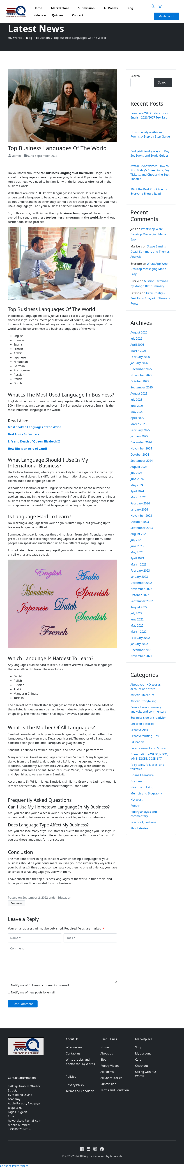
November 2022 (141, 589)
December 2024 (141, 442)
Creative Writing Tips (144, 736)
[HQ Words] (15, 11)
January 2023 (139, 577)
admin (16, 156)
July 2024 (136, 473)
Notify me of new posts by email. (33, 992)
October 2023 (139, 522)
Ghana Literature (142, 775)
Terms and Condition (80, 1091)
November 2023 (141, 516)
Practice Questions (143, 822)
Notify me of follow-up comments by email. (40, 985)
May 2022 (136, 625)
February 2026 (140, 357)
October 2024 (139, 454)
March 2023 (138, 564)
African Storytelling (143, 701)
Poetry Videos (109, 1066)
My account (143, 1053)
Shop (138, 1047)
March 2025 (138, 424)
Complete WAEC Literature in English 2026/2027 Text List (150, 117)
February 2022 (140, 638)
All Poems (107, 1072)
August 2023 (138, 534)
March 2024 (138, 497)
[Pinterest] (102, 1149)
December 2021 (141, 650)
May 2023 (136, 552)
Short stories (139, 828)
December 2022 (141, 583)
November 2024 (141, 448)
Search (135, 76)
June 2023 (137, 546)
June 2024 (137, 479)
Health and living (141, 787)
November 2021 (141, 656)
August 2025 (138, 393)
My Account (166, 16)
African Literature (142, 695)
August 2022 (138, 607)
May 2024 (136, 485)
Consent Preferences (14, 1166)
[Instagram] (95, 1149)
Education (64, 898)
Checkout (141, 1066)
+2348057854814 (19, 1129)
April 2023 (137, 558)
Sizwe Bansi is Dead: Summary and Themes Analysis (150, 251)
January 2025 (139, 436)
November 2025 (141, 375)
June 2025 (137, 406)
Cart (138, 1060)
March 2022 (138, 632)
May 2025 (136, 412)
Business (16, 903)
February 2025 (140, 430)
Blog (103, 1060)
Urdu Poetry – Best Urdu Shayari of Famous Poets (150, 298)
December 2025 (141, 369)
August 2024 (138, 467)
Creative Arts (139, 730)
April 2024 (137, 491)
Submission (108, 1084)
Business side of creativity (147, 718)
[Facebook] (82, 1149)
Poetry (134, 806)
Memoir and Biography (146, 793)
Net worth (137, 799)
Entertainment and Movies (148, 748)
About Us (106, 1053)
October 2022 (139, 595)
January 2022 (139, 644)
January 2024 (139, 509)
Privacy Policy (75, 1085)
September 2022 (141, 601)
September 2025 (141, 387)
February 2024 (140, 503)
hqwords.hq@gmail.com (24, 1121)
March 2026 (138, 351)
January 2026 (139, 363)
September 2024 (141, 461)
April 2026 (137, 345)
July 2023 (136, 540)
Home (104, 1047)
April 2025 (137, 418)
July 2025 (136, 400)
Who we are (74, 1047)
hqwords (116, 1156)
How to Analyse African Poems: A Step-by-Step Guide (150, 136)
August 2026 (138, 332)
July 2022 (136, 613)
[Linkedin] (88, 1149)
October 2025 (139, 381)
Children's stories (142, 724)
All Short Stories (111, 1078)
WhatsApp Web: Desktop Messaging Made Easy (148, 234)
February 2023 (140, 571)
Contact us (73, 1053)
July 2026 (136, 338)
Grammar (137, 781)
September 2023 (141, 528)
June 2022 (137, 619)
